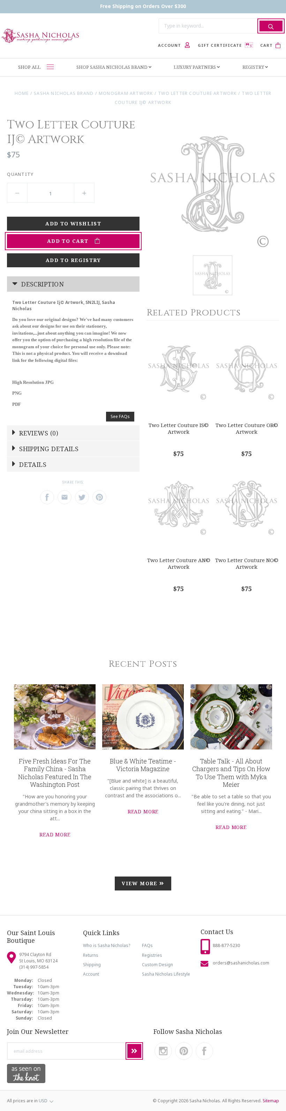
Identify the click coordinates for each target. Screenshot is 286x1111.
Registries (152, 955)
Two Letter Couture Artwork (197, 93)
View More (140, 883)
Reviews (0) (37, 433)
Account (91, 974)
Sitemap (271, 1101)
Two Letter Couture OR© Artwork (247, 428)
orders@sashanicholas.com (241, 963)
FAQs (147, 945)
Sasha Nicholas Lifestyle (166, 974)
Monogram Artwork (126, 93)
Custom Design (157, 965)
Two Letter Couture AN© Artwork (178, 563)
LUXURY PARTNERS (195, 67)
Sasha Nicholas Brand (63, 93)
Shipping (92, 965)
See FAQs (120, 416)
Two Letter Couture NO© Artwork (246, 563)
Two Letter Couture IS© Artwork (179, 428)
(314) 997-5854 (33, 967)
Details (32, 464)
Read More (54, 834)
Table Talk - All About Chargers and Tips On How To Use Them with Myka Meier (231, 773)
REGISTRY (253, 67)
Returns (90, 955)
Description (42, 284)
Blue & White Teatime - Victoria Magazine (143, 765)
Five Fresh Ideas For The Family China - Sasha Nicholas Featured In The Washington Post (54, 773)
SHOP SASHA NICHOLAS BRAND (112, 67)
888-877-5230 (226, 945)
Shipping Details (48, 449)
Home (22, 93)
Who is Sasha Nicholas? (106, 945)
